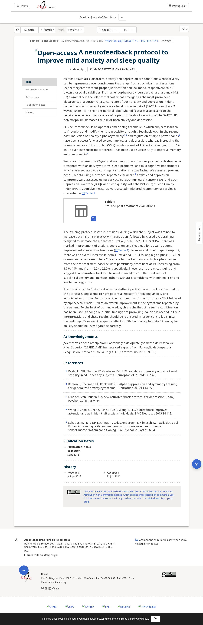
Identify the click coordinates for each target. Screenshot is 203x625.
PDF (126, 30)
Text (28, 81)
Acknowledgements (37, 89)
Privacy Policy (140, 618)
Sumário (29, 30)
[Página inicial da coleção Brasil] (26, 581)
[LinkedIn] (50, 588)
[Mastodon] (46, 588)
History (30, 112)
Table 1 (90, 193)
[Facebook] (53, 588)
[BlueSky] (42, 588)
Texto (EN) (106, 30)
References (32, 97)
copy (166, 40)
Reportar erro (199, 233)
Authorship (77, 69)
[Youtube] (57, 588)
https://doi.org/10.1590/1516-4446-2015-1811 (131, 40)
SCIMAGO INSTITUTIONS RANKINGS (112, 69)
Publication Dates (35, 104)
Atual (61, 30)
